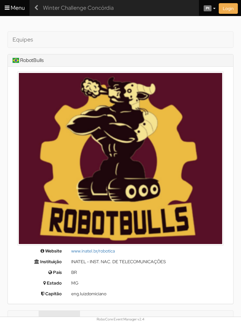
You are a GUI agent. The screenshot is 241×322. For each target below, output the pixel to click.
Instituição (50, 261)
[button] (207, 8)
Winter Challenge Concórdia (78, 7)
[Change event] (36, 8)
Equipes (23, 39)
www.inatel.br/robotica (93, 251)
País (57, 272)
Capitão (53, 294)
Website (53, 251)
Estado (54, 283)
